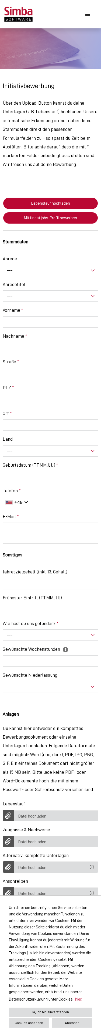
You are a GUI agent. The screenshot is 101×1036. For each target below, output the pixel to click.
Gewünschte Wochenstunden (32, 649)
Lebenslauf (14, 803)
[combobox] (50, 270)
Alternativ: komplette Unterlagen (36, 855)
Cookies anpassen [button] (29, 1023)
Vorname (13, 310)
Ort (7, 413)
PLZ (8, 387)
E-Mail (11, 516)
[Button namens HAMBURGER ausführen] (88, 14)
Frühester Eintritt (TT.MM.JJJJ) (32, 597)
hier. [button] (78, 999)
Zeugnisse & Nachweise (26, 829)
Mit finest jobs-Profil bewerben (50, 218)
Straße (11, 361)
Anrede (10, 258)
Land (8, 439)
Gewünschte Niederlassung (30, 675)
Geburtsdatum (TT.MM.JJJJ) (30, 465)
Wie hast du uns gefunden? (30, 623)
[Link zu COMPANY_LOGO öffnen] (18, 14)
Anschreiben (15, 881)
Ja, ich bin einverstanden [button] (50, 1012)
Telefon (12, 490)
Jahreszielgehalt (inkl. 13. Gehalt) (35, 571)
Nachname (15, 336)
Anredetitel (14, 284)
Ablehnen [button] (72, 1023)
